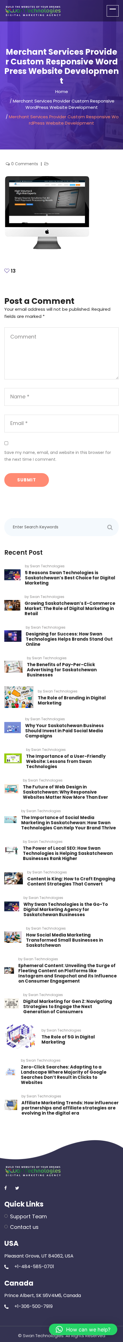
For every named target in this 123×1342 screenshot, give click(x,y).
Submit (26, 480)
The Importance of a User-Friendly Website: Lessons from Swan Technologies (66, 761)
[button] (83, 1329)
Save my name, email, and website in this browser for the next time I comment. (57, 456)
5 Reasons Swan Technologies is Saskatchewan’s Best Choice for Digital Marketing (70, 578)
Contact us (24, 1227)
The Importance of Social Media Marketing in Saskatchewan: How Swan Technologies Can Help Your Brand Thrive (68, 822)
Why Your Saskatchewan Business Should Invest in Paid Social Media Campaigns (64, 731)
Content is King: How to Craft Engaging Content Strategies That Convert (71, 881)
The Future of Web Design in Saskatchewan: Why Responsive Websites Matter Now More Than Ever (65, 792)
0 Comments (25, 164)
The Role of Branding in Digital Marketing (72, 700)
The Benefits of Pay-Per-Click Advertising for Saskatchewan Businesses (62, 670)
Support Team (28, 1216)
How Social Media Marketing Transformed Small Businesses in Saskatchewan (64, 940)
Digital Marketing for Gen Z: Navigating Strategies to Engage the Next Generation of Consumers (67, 1006)
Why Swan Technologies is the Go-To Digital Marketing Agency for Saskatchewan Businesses (65, 909)
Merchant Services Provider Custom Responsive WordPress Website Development (63, 104)
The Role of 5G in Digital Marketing (68, 1039)
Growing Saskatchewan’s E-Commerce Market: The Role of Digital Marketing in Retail (70, 608)
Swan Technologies (47, 566)
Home (61, 91)
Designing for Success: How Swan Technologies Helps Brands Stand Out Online (69, 639)
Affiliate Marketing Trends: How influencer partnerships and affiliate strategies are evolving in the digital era (70, 1108)
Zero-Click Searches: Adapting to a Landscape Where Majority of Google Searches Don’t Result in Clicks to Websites (63, 1074)
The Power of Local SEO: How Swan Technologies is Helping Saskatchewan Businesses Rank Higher (68, 853)
